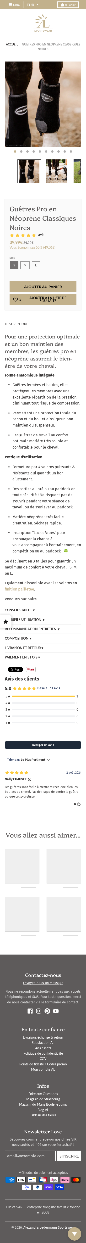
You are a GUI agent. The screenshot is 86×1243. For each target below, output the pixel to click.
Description (16, 324)
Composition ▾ (18, 638)
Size (12, 257)
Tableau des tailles (43, 1115)
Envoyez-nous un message (43, 983)
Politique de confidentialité (43, 1053)
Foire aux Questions (43, 1094)
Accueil (12, 44)
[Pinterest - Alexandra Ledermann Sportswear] (47, 1011)
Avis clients (43, 1048)
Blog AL (43, 1110)
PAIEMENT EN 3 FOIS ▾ (22, 657)
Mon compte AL (43, 1069)
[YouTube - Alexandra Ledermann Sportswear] (56, 1011)
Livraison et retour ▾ (24, 648)
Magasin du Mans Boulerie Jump (43, 1104)
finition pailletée (19, 589)
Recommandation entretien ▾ (32, 629)
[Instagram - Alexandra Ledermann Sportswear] (39, 1011)
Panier (70, 4)
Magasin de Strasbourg (43, 1099)
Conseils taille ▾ (20, 610)
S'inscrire (69, 1156)
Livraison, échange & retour (43, 1037)
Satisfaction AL (43, 1043)
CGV (43, 1059)
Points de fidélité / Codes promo (43, 1064)
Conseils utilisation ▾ (24, 620)
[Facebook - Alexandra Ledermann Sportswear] (30, 1011)
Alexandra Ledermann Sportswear (49, 1228)
